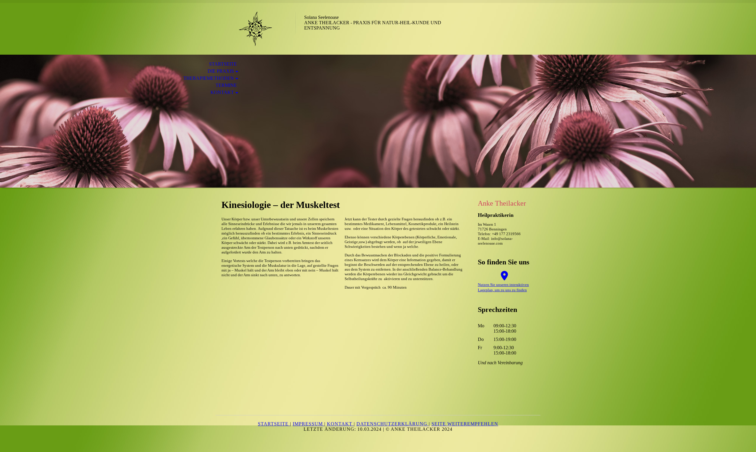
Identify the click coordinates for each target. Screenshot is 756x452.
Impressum (308, 423)
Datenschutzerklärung (392, 423)
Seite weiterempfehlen (464, 423)
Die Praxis (221, 71)
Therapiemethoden (208, 78)
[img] (255, 29)
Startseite (223, 63)
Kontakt (222, 92)
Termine (226, 85)
